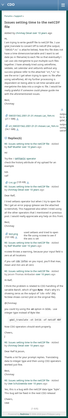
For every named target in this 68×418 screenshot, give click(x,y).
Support (18, 15)
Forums (8, 15)
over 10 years (40, 33)
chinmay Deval (24, 33)
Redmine (24, 414)
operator (25, 158)
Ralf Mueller (14, 146)
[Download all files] (62, 109)
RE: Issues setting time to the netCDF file (26, 143)
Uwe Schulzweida (17, 383)
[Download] (17, 119)
